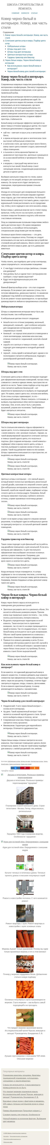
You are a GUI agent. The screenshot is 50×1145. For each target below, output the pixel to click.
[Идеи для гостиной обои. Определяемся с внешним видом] (25, 844)
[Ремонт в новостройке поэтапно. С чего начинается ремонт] (25, 895)
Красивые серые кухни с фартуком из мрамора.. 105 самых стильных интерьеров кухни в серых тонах (24, 1104)
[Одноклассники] (34, 768)
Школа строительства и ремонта (25, 6)
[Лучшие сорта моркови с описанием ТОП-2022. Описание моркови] (25, 1053)
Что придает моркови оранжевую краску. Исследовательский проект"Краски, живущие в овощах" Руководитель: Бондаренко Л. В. (23, 1094)
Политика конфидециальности (12, 1139)
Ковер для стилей (26, 764)
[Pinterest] (25, 768)
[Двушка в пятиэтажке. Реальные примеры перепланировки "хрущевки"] (25, 777)
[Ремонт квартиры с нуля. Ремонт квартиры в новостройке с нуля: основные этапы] (25, 920)
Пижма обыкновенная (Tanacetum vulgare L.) (22, 1111)
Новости (25, 12)
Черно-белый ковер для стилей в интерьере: (26, 71)
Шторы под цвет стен (16, 49)
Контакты (6, 1136)
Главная (15, 12)
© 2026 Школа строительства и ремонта (14, 1133)
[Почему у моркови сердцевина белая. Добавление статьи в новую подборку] (25, 971)
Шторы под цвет (25, 761)
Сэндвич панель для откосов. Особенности (21, 1115)
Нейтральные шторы (16, 46)
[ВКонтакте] (15, 768)
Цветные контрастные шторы (20, 54)
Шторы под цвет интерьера (19, 51)
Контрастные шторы (37, 761)
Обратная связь (7, 1142)
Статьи (34, 12)
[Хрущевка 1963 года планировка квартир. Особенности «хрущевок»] (25, 831)
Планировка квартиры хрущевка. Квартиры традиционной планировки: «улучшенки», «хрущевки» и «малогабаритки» (21, 1078)
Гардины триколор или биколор (20, 57)
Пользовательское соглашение (18, 1136)
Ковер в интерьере (14, 764)
